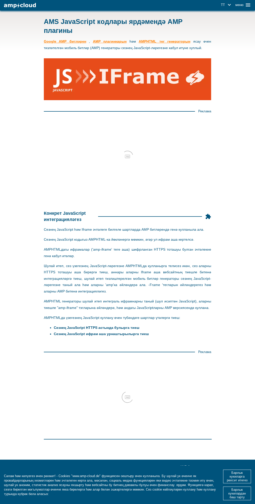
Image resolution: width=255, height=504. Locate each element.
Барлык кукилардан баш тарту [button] (237, 493)
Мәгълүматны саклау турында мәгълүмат (83, 494)
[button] (227, 5)
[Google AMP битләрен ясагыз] (20, 5)
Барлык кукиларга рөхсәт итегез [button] (237, 476)
